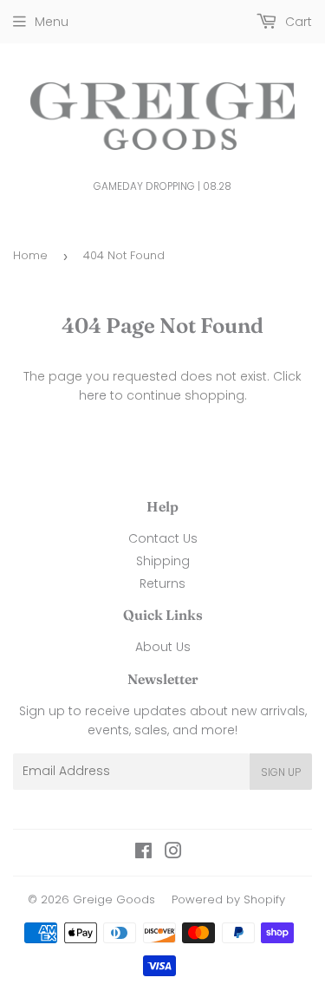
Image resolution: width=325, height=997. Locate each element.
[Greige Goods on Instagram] (173, 853)
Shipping (163, 561)
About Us (163, 646)
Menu (51, 21)
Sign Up (281, 772)
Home (30, 255)
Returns (162, 583)
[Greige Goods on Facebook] (143, 853)
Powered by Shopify (228, 899)
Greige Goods (114, 899)
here (93, 395)
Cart (297, 21)
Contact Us (163, 538)
